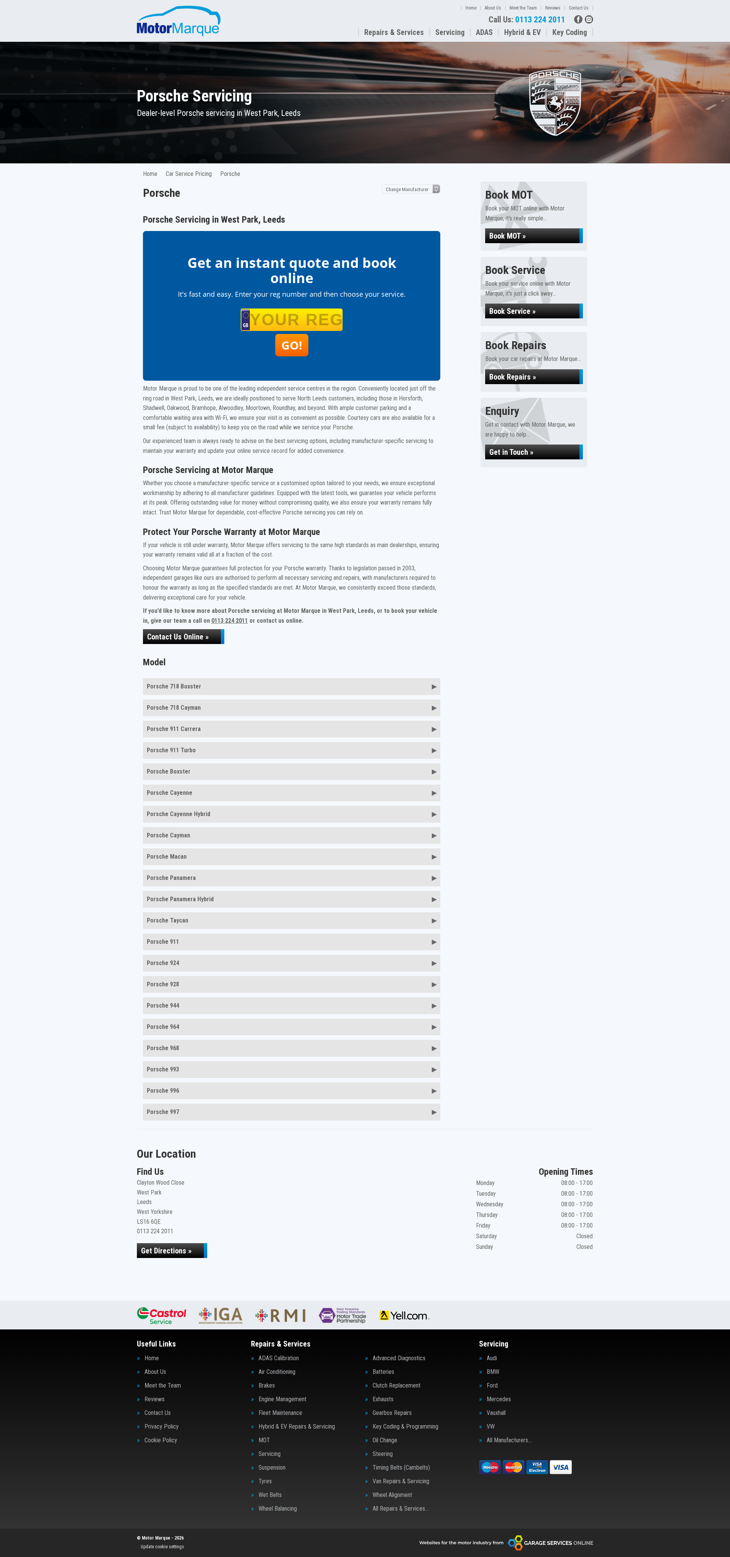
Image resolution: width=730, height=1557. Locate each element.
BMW (493, 1372)
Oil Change (385, 1440)
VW (491, 1427)
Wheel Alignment (392, 1495)
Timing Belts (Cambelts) (401, 1468)
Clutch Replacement (397, 1386)
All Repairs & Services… (400, 1509)
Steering (383, 1454)
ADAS (484, 32)
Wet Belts (270, 1495)
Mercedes (499, 1399)
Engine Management (282, 1399)
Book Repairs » (512, 376)
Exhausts (383, 1399)
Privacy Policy (161, 1427)
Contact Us (579, 8)
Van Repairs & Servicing (401, 1481)
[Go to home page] (179, 21)
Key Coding (569, 32)
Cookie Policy (160, 1440)
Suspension (272, 1468)
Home (470, 8)
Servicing (450, 32)
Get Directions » (166, 1250)
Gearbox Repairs (392, 1413)
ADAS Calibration (279, 1358)
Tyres (265, 1481)
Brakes (267, 1386)
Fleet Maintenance (280, 1413)
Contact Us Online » (178, 636)
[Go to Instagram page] (589, 19)
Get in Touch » (511, 452)
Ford (492, 1386)
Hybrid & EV (522, 32)
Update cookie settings (162, 1546)
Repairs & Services (394, 32)
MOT (264, 1440)
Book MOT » (507, 236)
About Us (493, 8)
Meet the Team (523, 8)
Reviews (552, 8)
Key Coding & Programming (405, 1427)
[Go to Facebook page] (578, 19)
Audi (492, 1358)
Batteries (383, 1372)
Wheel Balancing (278, 1509)
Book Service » (512, 311)
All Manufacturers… (509, 1440)
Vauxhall (496, 1413)
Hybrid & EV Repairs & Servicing (297, 1427)
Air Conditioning (277, 1372)
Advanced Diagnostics (399, 1358)
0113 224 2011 (527, 20)
